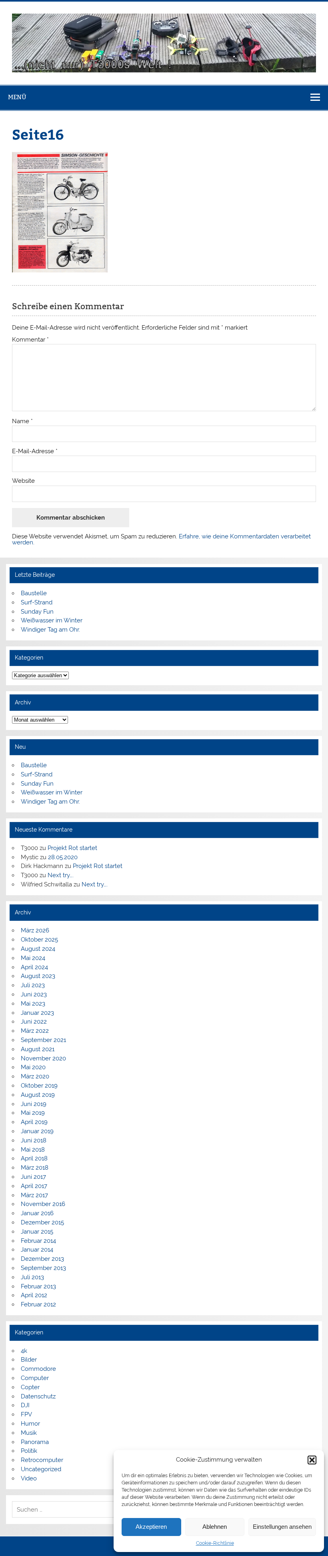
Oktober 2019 (39, 1085)
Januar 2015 (37, 1231)
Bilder (29, 1359)
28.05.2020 (63, 857)
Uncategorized (41, 1469)
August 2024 (38, 948)
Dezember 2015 (42, 1222)
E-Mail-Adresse (35, 451)
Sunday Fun (37, 611)
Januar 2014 (37, 1249)
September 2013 (43, 1268)
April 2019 (34, 1122)
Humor (30, 1423)
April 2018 (34, 1158)
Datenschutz (38, 1396)
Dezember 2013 (42, 1258)
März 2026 (35, 930)
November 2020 (43, 1058)
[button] (312, 1460)
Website (23, 481)
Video (29, 1478)
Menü (17, 97)
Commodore (38, 1368)
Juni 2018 (33, 1140)
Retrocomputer (42, 1460)
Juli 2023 (33, 985)
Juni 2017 (33, 1176)
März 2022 (35, 1030)
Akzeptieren (151, 1526)
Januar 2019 (37, 1131)
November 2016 (43, 1204)
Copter (30, 1387)
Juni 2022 (34, 1021)
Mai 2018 (33, 1149)
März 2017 (34, 1195)
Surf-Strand (36, 602)
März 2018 (34, 1167)
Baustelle (34, 593)
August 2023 (38, 976)
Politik (29, 1450)
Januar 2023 (37, 1012)
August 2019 (38, 1094)
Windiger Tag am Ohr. (50, 629)
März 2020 (35, 1076)
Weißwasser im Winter (51, 620)
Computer (35, 1378)
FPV (26, 1414)
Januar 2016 (37, 1213)
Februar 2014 (38, 1240)
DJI (25, 1405)
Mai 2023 (33, 1003)
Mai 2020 (33, 1067)
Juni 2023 (34, 994)
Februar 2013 (38, 1286)
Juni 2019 (33, 1104)
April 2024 (34, 967)
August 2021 (37, 1049)
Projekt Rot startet (72, 848)
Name (22, 421)
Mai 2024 (33, 958)
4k (24, 1350)
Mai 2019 (33, 1112)
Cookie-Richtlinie (215, 1543)
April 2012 (34, 1295)
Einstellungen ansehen (282, 1526)
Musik (29, 1432)
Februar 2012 (38, 1304)
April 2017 (34, 1186)
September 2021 (43, 1040)
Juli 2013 (32, 1277)
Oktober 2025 (39, 939)
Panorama (35, 1442)
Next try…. (61, 875)
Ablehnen (214, 1526)
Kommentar (30, 340)
